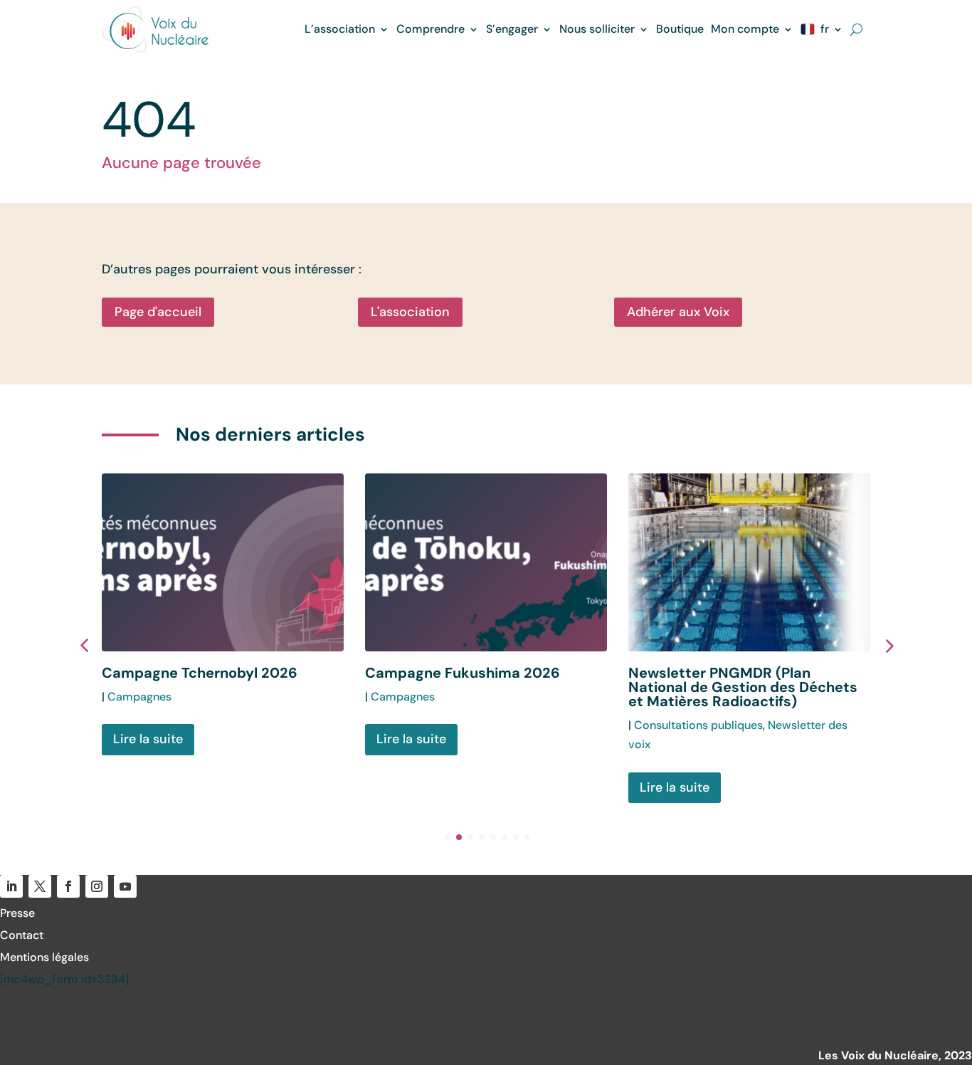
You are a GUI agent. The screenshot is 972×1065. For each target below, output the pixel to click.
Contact (21, 935)
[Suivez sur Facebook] (68, 886)
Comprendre (430, 28)
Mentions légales (44, 957)
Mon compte (745, 28)
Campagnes (139, 696)
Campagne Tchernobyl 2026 (199, 672)
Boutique (680, 28)
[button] (888, 645)
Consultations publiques (698, 725)
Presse (17, 913)
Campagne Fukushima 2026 (462, 672)
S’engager (512, 28)
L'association (410, 311)
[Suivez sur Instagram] (96, 886)
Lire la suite (148, 738)
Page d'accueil (158, 311)
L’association (340, 28)
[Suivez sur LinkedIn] (11, 886)
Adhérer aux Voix (678, 311)
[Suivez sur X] (39, 886)
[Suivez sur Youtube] (125, 886)
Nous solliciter (597, 28)
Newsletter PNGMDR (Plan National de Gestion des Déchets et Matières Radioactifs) (742, 686)
